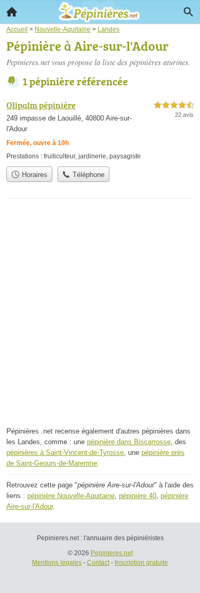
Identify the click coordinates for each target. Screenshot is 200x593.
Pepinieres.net (112, 553)
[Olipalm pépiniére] (100, 130)
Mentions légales (57, 562)
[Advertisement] (100, 315)
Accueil (11, 11)
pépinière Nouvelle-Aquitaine (71, 496)
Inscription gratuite (141, 562)
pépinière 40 (137, 496)
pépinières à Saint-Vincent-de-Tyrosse (65, 452)
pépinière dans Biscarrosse (129, 442)
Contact (98, 562)
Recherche (188, 11)
